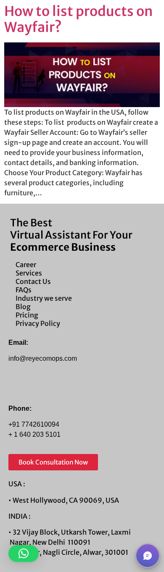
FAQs (24, 290)
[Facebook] (17, 386)
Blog (23, 306)
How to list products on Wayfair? (78, 19)
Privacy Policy (38, 323)
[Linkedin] (53, 386)
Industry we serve (44, 298)
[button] (23, 553)
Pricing (27, 315)
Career (26, 264)
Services (29, 273)
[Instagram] (35, 386)
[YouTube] (71, 386)
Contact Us (33, 281)
